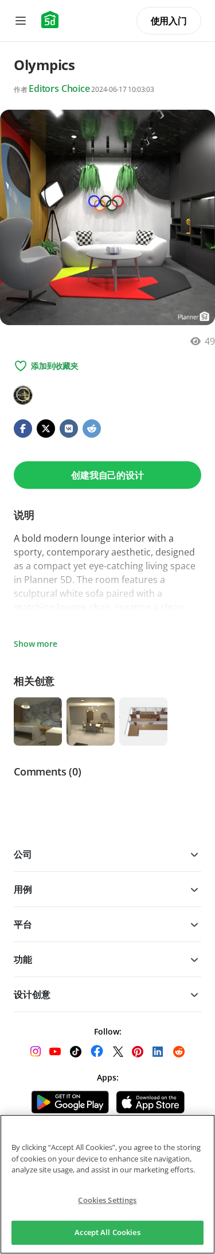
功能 (23, 959)
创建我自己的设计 (107, 475)
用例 (23, 889)
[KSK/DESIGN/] (23, 395)
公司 (23, 854)
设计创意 (32, 994)
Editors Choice (59, 88)
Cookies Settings (107, 1200)
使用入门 (169, 20)
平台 (23, 924)
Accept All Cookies (107, 1232)
